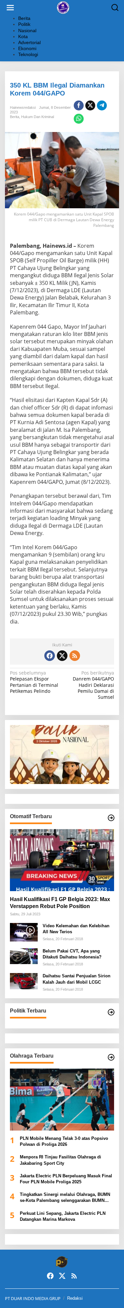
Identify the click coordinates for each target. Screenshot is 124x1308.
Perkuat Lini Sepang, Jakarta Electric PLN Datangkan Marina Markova (62, 1216)
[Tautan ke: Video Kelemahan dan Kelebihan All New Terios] (24, 932)
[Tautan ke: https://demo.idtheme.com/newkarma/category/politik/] (111, 1012)
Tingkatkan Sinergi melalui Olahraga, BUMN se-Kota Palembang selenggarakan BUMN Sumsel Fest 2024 (65, 1198)
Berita (14, 117)
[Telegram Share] (102, 105)
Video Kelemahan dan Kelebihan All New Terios (76, 928)
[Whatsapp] (79, 119)
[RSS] (74, 655)
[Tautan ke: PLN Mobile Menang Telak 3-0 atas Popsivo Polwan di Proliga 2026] (62, 1100)
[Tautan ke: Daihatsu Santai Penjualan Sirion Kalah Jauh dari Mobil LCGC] (24, 980)
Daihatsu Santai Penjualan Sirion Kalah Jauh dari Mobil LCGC (76, 978)
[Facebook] (49, 655)
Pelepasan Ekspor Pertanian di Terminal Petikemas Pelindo (34, 682)
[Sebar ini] (79, 105)
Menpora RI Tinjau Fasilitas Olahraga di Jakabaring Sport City (60, 1159)
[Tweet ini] (90, 105)
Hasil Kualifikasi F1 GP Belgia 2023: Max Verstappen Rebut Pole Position (60, 902)
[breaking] (63, 7)
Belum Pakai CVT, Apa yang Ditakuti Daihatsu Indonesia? (72, 953)
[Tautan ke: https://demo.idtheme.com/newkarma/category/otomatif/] (111, 818)
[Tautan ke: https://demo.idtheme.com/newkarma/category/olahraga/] (111, 1057)
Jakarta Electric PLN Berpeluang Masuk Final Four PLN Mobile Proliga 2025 (66, 1178)
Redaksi (75, 1298)
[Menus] (10, 7)
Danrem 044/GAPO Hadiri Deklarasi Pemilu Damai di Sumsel (93, 685)
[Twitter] (62, 655)
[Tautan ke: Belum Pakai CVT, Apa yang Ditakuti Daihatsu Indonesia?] (24, 955)
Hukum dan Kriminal (37, 117)
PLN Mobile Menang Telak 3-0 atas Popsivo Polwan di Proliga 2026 (64, 1141)
